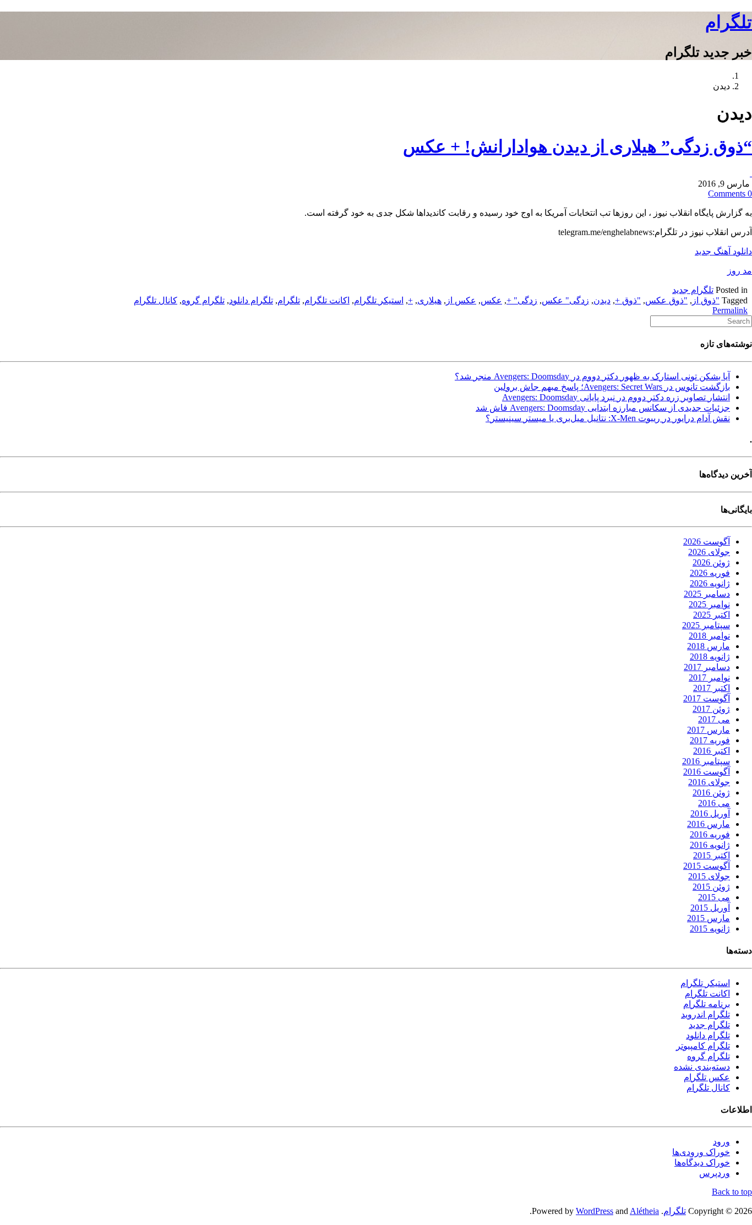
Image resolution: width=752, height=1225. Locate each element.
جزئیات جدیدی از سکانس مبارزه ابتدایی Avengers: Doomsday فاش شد (603, 407)
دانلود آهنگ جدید (723, 251)
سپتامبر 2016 (706, 761)
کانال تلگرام (155, 300)
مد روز (739, 270)
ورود (721, 1141)
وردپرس (714, 1173)
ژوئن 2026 (711, 562)
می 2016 (714, 803)
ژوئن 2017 (711, 709)
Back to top (732, 1191)
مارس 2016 (708, 824)
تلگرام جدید (692, 290)
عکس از (461, 300)
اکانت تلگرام (327, 300)
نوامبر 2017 (709, 677)
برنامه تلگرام (706, 1004)
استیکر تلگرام (379, 300)
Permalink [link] (730, 310)
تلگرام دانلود (251, 300)
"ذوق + (628, 300)
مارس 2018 (708, 646)
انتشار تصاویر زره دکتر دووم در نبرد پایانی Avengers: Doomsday (616, 397)
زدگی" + (521, 300)
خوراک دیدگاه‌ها (702, 1162)
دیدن (602, 300)
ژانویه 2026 (710, 583)
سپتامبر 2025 (706, 625)
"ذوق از (706, 300)
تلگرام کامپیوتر (703, 1045)
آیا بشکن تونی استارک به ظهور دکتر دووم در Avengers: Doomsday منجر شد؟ (592, 376)
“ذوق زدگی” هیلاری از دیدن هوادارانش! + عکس (577, 146)
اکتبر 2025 (711, 614)
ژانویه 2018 (710, 656)
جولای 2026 (709, 552)
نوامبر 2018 (709, 635)
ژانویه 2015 (710, 928)
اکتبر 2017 (711, 688)
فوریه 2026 (710, 573)
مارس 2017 (708, 729)
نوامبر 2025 (709, 604)
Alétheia (644, 1211)
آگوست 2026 (706, 541)
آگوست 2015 (706, 865)
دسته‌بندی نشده (702, 1066)
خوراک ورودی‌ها (701, 1152)
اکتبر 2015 (711, 855)
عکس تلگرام (707, 1077)
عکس (491, 300)
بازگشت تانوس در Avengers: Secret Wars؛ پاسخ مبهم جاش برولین (612, 386)
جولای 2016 (709, 782)
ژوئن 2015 (711, 886)
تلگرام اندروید (705, 1014)
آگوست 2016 (706, 771)
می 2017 (714, 719)
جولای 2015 (709, 876)
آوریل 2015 (710, 907)
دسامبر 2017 (707, 667)
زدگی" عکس (565, 300)
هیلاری (429, 300)
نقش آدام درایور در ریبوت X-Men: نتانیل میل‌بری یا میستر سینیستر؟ (608, 418)
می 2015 (714, 897)
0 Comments (730, 193)
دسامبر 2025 (707, 593)
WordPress (594, 1211)
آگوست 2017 (706, 698)
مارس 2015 (708, 918)
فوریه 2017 (710, 740)
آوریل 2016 (710, 813)
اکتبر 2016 (711, 750)
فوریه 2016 (710, 834)
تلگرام (728, 22)
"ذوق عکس (666, 300)
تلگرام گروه (203, 300)
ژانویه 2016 (710, 845)
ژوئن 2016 (711, 792)
